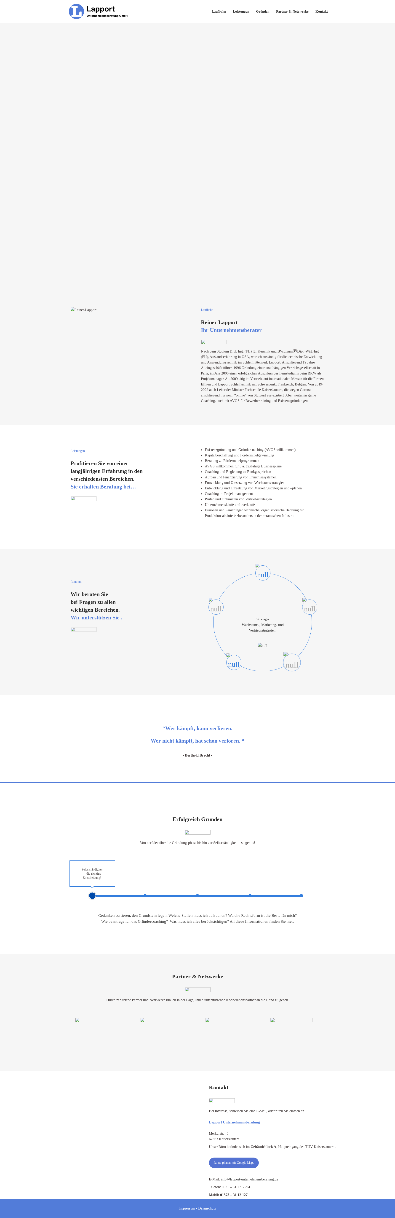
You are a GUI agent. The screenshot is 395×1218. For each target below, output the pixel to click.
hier (290, 921)
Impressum (187, 1208)
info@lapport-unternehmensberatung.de (249, 1179)
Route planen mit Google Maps (234, 1162)
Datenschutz (207, 1208)
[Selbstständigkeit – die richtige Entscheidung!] (92, 895)
